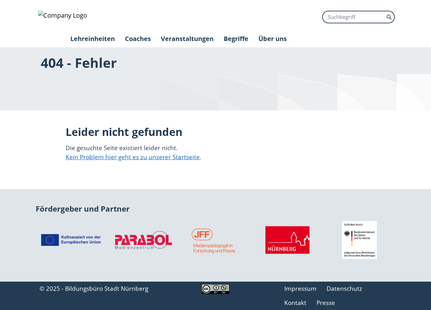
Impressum (300, 288)
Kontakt (295, 302)
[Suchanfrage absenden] (389, 16)
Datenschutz (344, 288)
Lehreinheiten (92, 38)
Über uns (272, 38)
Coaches (138, 38)
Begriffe (236, 38)
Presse (325, 302)
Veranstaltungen (187, 38)
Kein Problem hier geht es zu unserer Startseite (133, 157)
